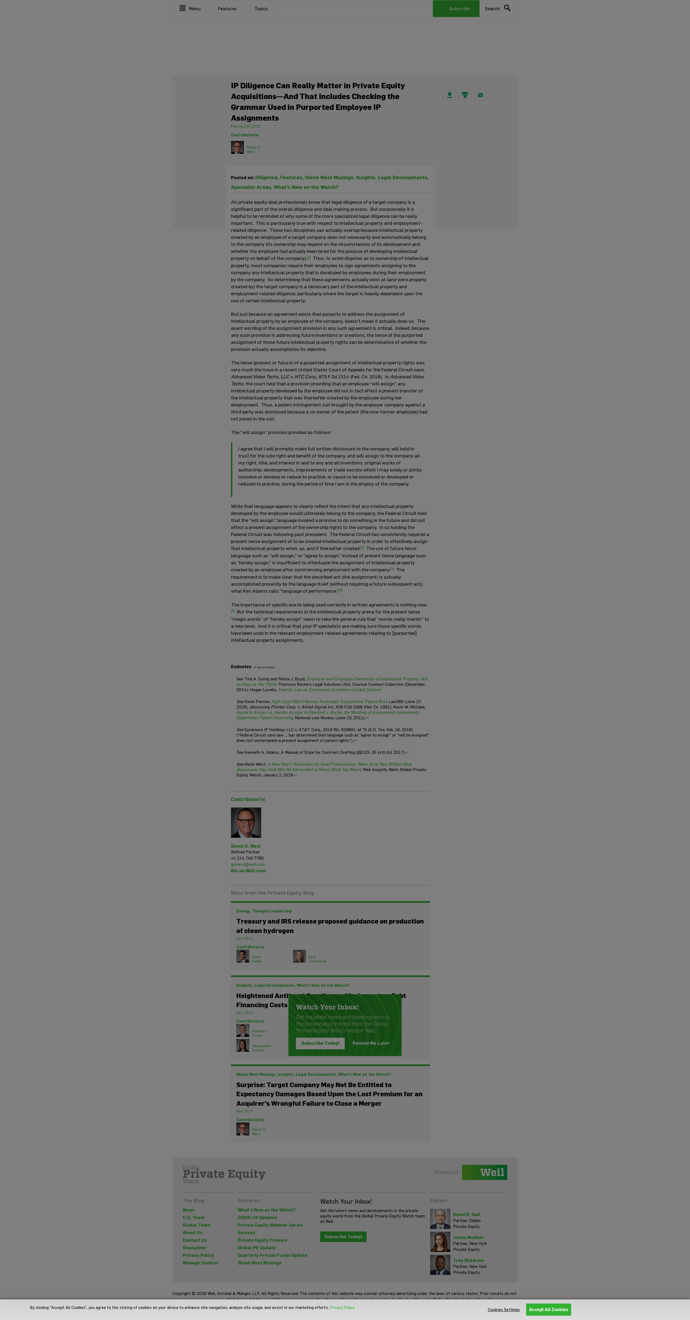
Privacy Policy (342, 1307)
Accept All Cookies (548, 1309)
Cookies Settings (504, 1309)
